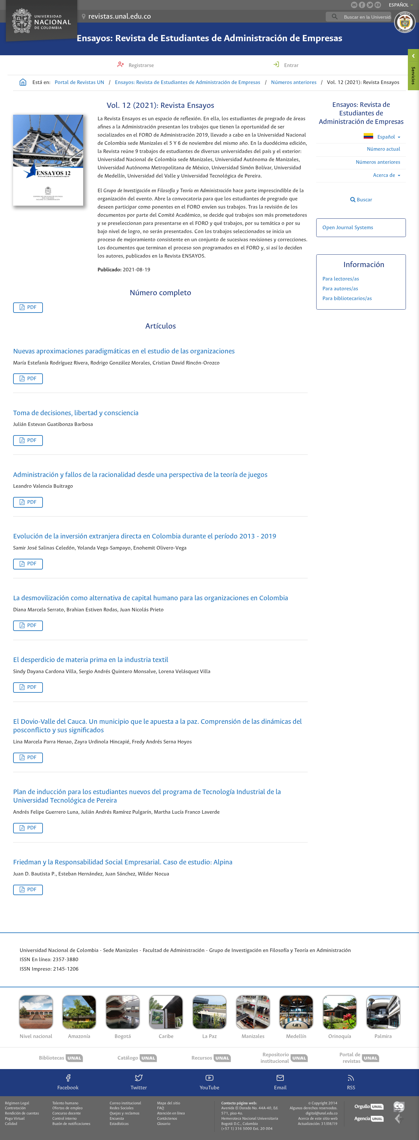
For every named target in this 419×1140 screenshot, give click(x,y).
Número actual (383, 149)
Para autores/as (340, 289)
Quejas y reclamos (124, 1113)
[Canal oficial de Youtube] (377, 5)
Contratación (15, 1108)
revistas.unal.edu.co (119, 17)
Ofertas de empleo (67, 1108)
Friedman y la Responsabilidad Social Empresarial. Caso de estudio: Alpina (122, 862)
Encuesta (117, 1119)
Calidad (11, 1124)
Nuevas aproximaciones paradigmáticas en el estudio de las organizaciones (124, 351)
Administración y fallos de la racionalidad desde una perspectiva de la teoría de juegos (140, 475)
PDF (31, 307)
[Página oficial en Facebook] (362, 5)
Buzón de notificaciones (71, 1124)
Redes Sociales (122, 1108)
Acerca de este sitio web (317, 1119)
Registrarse (140, 65)
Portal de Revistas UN (79, 82)
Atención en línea (171, 1113)
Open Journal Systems (347, 227)
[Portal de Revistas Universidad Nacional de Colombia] (23, 83)
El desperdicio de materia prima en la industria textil (90, 660)
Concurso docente (66, 1113)
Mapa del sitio (168, 1103)
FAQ (160, 1108)
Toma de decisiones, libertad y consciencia (75, 413)
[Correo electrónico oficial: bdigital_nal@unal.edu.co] (354, 5)
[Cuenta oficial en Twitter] (370, 5)
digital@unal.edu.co (321, 1113)
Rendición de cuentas (22, 1113)
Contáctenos (167, 1119)
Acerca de (384, 175)
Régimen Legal (17, 1103)
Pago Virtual (15, 1119)
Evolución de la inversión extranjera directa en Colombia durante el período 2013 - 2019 (144, 536)
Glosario (163, 1124)
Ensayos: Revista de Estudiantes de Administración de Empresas (209, 38)
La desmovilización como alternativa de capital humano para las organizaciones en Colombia (150, 598)
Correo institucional (125, 1103)
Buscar (363, 200)
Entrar (291, 65)
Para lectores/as (340, 279)
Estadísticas (119, 1124)
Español (386, 137)
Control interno (64, 1119)
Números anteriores (294, 82)
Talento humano (65, 1103)
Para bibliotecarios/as (347, 298)
